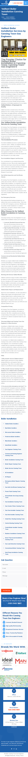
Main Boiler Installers (11, 441)
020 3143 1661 (18, 3)
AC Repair (8, 477)
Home (2, 17)
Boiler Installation (10, 17)
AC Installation (9, 472)
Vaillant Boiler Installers (12, 423)
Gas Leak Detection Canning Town (15, 544)
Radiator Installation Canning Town (15, 533)
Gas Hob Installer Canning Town (14, 514)
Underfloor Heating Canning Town (14, 519)
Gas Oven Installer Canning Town (14, 510)
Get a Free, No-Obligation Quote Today (14, 600)
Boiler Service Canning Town (13, 468)
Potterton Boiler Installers (12, 436)
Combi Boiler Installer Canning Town (13, 528)
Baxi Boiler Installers (11, 428)
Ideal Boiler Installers (11, 445)
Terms (21, 755)
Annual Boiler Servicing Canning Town (14, 496)
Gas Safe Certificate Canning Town (15, 487)
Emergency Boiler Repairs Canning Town (15, 482)
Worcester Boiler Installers (13, 432)
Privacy (18, 755)
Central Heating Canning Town (13, 523)
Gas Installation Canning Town (13, 501)
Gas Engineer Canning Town (13, 449)
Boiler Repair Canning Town (13, 464)
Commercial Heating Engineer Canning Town (13, 454)
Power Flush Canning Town (12, 491)
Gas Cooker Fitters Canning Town (14, 506)
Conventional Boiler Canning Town (15, 548)
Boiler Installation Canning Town (14, 459)
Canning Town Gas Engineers (16, 753)
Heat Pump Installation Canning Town (14, 553)
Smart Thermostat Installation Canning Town (13, 538)
